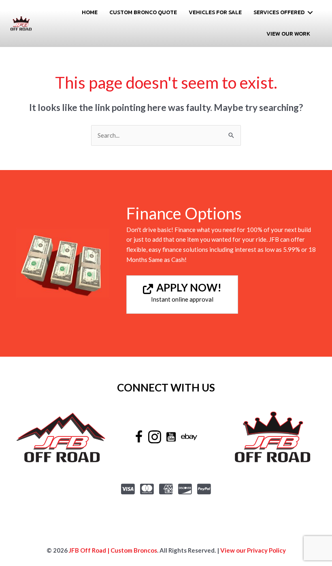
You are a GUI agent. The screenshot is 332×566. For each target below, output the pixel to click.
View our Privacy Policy (253, 550)
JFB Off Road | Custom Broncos (112, 550)
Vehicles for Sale (215, 12)
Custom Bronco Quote (143, 12)
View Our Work (288, 34)
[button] (310, 12)
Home (90, 12)
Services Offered (278, 12)
